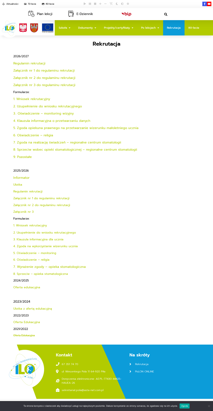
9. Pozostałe (22, 156)
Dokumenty (85, 28)
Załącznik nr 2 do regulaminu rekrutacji (44, 77)
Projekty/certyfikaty (117, 28)
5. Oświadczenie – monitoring (34, 253)
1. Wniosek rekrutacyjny (31, 99)
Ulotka (18, 184)
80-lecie (193, 28)
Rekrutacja (174, 28)
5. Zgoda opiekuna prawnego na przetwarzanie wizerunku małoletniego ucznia (75, 128)
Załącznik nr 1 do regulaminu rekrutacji (44, 70)
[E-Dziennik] (71, 14)
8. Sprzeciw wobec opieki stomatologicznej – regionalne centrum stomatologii (75, 149)
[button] (166, 14)
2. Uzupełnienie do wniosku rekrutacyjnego (47, 106)
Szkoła (63, 28)
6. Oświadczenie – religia (33, 135)
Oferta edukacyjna (26, 287)
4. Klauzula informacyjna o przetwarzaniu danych (51, 120)
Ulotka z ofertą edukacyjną (32, 308)
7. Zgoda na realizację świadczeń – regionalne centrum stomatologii (67, 142)
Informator (21, 177)
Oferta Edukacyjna (26, 322)
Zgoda (184, 406)
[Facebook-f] (204, 4)
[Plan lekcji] (31, 14)
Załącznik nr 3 (23, 212)
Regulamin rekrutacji (30, 63)
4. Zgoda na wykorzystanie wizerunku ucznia (45, 246)
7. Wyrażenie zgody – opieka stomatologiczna (49, 266)
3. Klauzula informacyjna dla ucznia (38, 239)
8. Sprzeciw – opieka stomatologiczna (40, 274)
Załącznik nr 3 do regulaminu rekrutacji (44, 85)
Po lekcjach (148, 28)
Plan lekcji (44, 13)
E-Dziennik (85, 13)
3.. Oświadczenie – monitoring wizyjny (43, 113)
